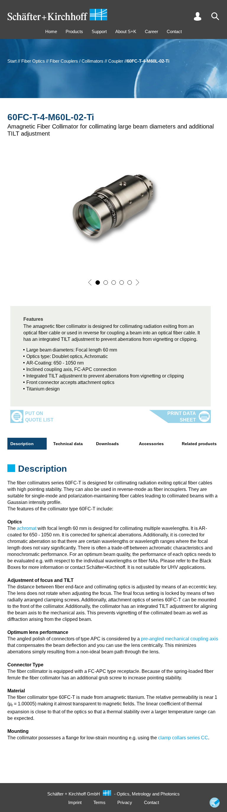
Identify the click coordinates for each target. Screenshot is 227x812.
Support (99, 31)
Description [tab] (22, 443)
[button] (89, 282)
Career (151, 31)
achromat (26, 528)
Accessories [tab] (151, 443)
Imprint (75, 802)
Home (51, 31)
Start (12, 61)
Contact (174, 31)
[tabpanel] (113, 471)
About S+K (125, 31)
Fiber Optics (33, 61)
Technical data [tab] (68, 443)
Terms (99, 802)
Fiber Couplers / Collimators (76, 61)
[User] (197, 16)
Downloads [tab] (107, 443)
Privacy (124, 802)
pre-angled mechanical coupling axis (179, 638)
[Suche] (215, 16)
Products (74, 31)
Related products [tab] (199, 443)
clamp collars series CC (183, 737)
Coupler (115, 61)
